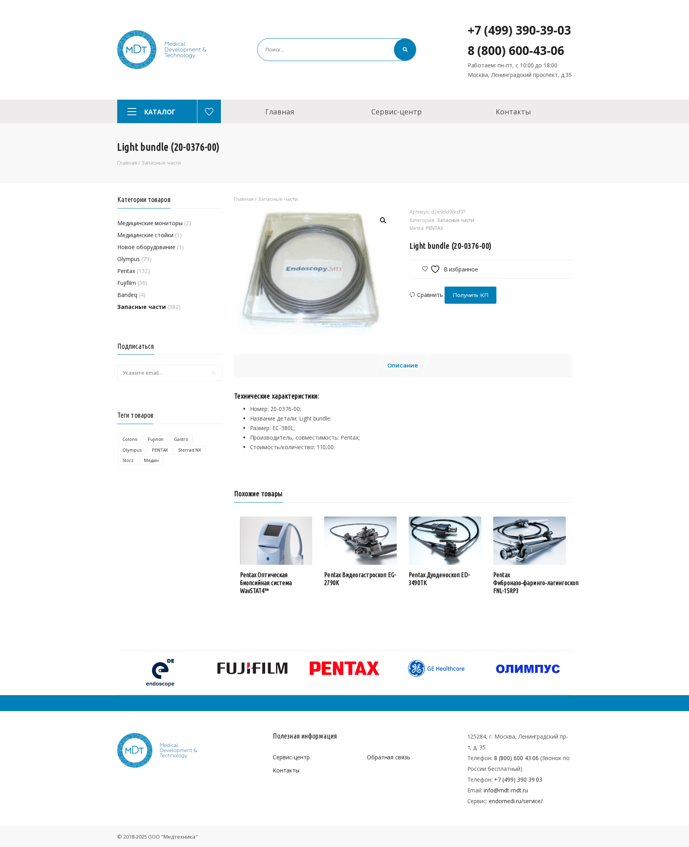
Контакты (513, 111)
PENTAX (160, 450)
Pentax (126, 271)
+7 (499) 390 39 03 (518, 779)
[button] (383, 220)
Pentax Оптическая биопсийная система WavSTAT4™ (266, 582)
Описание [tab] (402, 365)
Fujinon (156, 439)
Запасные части (161, 162)
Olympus (128, 259)
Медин (151, 460)
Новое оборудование (146, 247)
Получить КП (471, 295)
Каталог (159, 112)
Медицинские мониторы (150, 223)
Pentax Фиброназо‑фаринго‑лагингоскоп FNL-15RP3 (536, 582)
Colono (130, 439)
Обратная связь (388, 757)
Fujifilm (126, 283)
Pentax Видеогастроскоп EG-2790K (360, 578)
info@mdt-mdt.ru (506, 790)
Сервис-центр (396, 111)
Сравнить (430, 295)
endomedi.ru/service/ (516, 801)
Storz (128, 460)
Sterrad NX (189, 450)
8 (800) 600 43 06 (516, 758)
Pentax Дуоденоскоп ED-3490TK (439, 578)
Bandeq (127, 295)
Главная (279, 111)
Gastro (181, 439)
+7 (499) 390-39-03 (519, 30)
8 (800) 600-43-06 (516, 50)
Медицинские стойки (145, 235)
